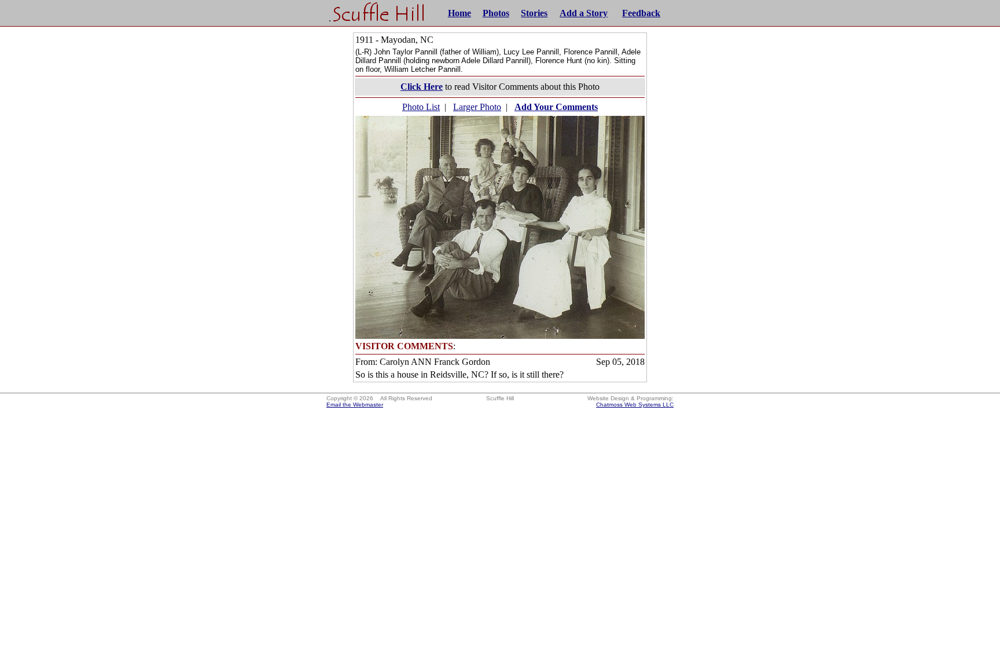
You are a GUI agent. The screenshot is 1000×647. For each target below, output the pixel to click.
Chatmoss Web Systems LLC (635, 404)
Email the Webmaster (354, 404)
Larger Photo (477, 107)
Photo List (421, 107)
